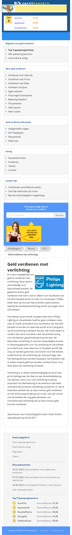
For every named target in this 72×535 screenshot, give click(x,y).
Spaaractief (19, 23)
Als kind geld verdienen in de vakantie (43, 484)
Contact (12, 170)
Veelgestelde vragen (18, 128)
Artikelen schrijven (17, 87)
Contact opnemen (57, 530)
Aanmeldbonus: (36, 503)
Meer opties (14, 111)
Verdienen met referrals (20, 75)
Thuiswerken (14, 103)
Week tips (13, 140)
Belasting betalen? (17, 99)
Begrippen (17, 451)
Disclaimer (44, 530)
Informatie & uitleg (18, 58)
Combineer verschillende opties (24, 187)
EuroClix (18, 18)
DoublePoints (21, 27)
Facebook (13, 162)
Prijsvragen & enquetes (20, 95)
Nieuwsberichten (17, 158)
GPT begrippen (16, 132)
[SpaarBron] (34, 8)
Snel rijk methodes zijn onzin (23, 191)
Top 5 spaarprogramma (23, 442)
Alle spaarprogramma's (20, 54)
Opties (15, 456)
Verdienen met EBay (18, 83)
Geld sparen (14, 107)
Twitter (12, 166)
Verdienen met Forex (19, 79)
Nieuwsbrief (14, 136)
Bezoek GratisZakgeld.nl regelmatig (26, 195)
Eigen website (15, 91)
